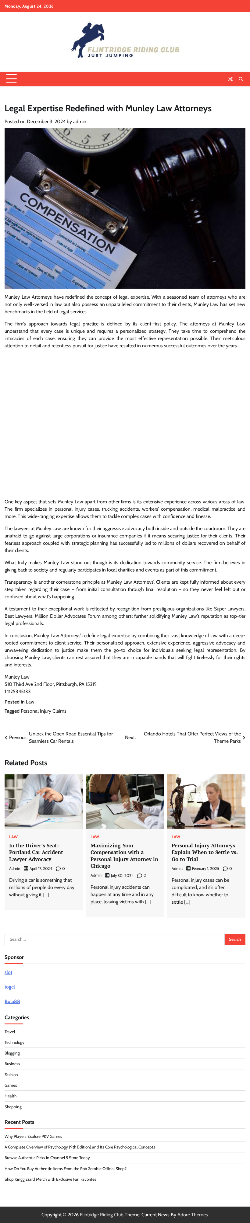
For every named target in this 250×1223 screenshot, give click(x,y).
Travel (10, 1031)
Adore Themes (192, 1215)
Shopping (13, 1106)
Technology (14, 1042)
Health (10, 1095)
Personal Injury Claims (43, 711)
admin (79, 121)
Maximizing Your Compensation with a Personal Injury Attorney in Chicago (124, 856)
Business (12, 1063)
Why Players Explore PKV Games (33, 1136)
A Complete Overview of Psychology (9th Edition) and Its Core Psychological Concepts (80, 1147)
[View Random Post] (230, 79)
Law (30, 702)
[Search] (240, 79)
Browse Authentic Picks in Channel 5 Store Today (47, 1157)
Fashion (11, 1074)
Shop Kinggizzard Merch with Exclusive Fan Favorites (50, 1179)
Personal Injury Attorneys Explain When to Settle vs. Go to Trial (205, 852)
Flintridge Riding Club (101, 1215)
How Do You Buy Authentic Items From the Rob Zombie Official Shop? (66, 1168)
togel (10, 987)
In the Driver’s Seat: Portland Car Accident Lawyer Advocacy (36, 852)
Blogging (12, 1053)
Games (11, 1085)
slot (8, 972)
